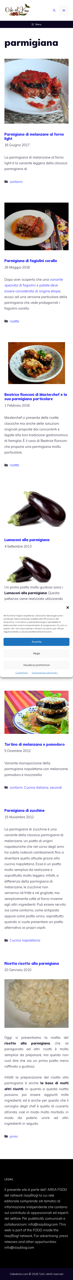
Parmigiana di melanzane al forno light (34, 136)
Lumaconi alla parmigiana (26, 540)
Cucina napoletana (25, 940)
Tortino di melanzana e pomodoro (34, 744)
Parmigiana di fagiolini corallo (30, 260)
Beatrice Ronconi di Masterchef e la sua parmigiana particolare (35, 396)
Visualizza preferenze (36, 665)
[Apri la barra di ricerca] (54, 10)
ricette (14, 321)
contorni (16, 181)
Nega (36, 653)
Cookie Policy (21, 672)
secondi (56, 787)
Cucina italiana (36, 787)
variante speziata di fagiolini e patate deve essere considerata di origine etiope (33, 285)
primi (14, 1136)
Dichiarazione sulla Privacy (45, 672)
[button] (67, 607)
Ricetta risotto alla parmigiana (31, 963)
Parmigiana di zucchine (24, 810)
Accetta (36, 641)
